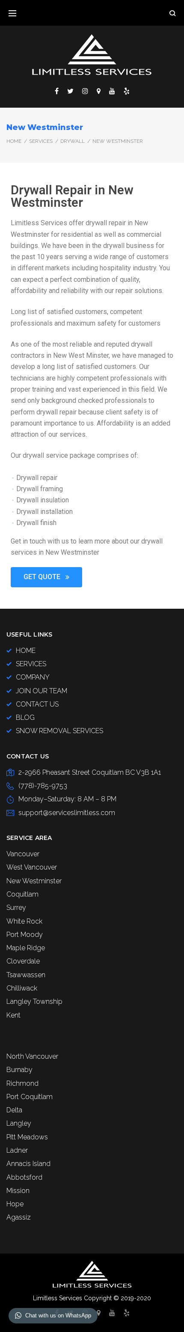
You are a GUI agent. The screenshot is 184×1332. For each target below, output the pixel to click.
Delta (14, 1110)
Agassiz (18, 1217)
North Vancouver (32, 1056)
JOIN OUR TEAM (41, 691)
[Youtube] (112, 91)
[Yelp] (127, 91)
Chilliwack (21, 988)
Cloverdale (23, 961)
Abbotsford (24, 1177)
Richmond (22, 1083)
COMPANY (33, 677)
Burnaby (19, 1070)
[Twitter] (70, 91)
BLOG (25, 717)
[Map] (99, 91)
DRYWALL (72, 141)
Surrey (16, 907)
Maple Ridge (25, 948)
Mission (18, 1191)
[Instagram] (85, 91)
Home (13, 141)
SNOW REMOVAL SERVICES (59, 731)
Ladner (17, 1150)
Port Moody (24, 934)
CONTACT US (37, 704)
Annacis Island (28, 1164)
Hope (15, 1204)
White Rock (24, 921)
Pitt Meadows (27, 1137)
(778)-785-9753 (42, 786)
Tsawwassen (25, 975)
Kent (13, 1015)
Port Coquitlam (29, 1097)
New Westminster (34, 881)
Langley (18, 1123)
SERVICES (41, 141)
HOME (26, 650)
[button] (46, 577)
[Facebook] (57, 91)
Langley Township (34, 1001)
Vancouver (22, 854)
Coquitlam (22, 894)
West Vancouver (31, 867)
